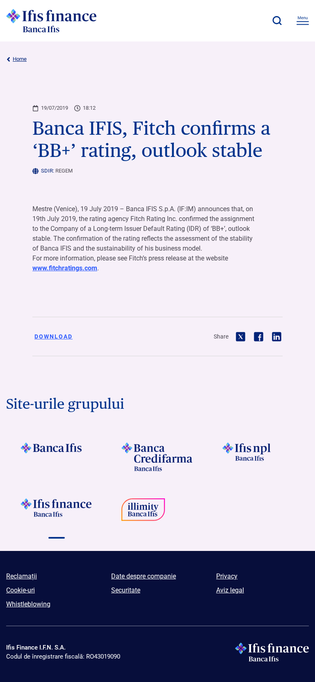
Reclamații (21, 576)
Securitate (125, 590)
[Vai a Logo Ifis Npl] (258, 457)
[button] (277, 20)
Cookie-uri (20, 590)
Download (53, 336)
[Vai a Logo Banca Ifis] (56, 457)
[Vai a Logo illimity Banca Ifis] (157, 512)
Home (20, 59)
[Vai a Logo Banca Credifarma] (157, 457)
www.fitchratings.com (64, 268)
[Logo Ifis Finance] (51, 20)
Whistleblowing (28, 604)
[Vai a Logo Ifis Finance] (56, 512)
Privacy (226, 576)
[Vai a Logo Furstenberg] (258, 512)
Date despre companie (143, 576)
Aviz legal (230, 590)
